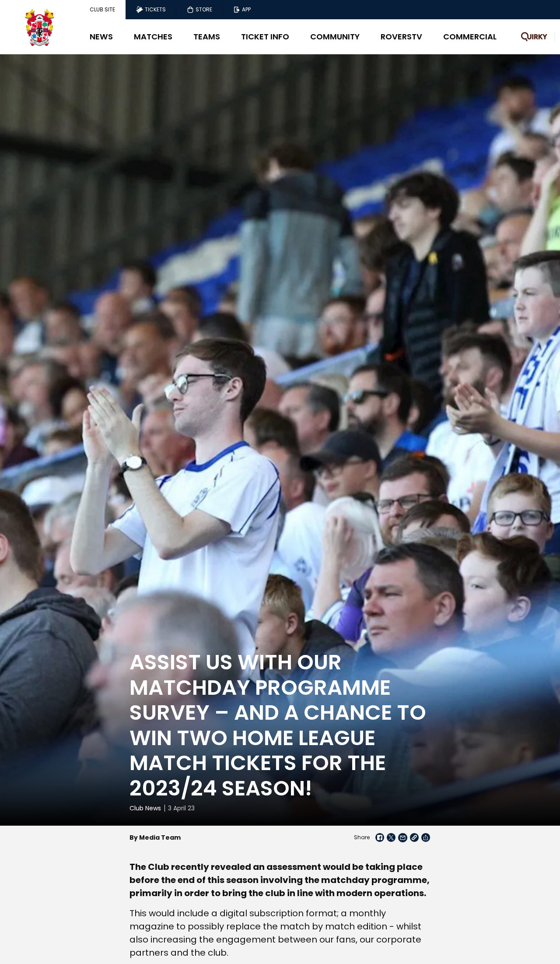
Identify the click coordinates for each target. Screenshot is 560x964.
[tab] (102, 9)
